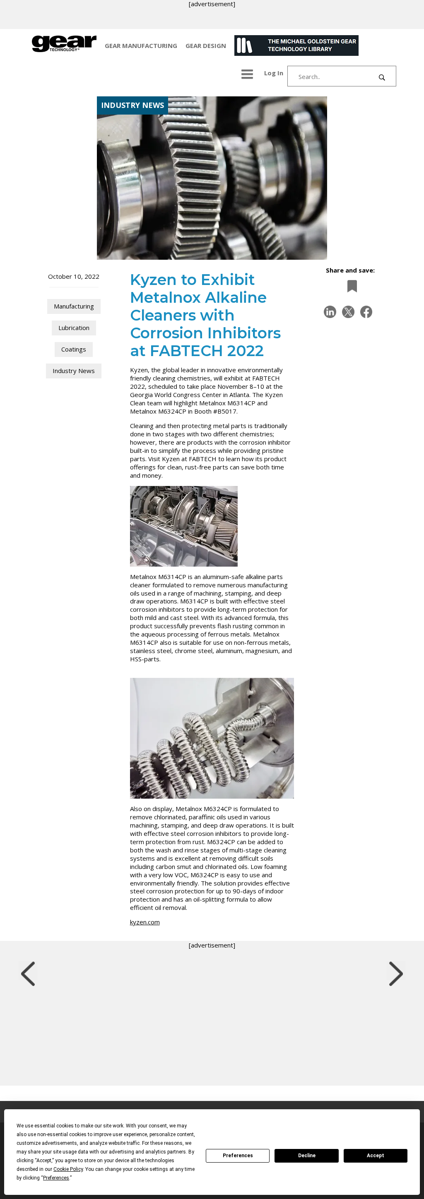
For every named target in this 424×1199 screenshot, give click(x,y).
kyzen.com (145, 922)
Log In (273, 73)
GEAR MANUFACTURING (141, 45)
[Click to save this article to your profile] (350, 286)
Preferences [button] (56, 1178)
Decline (307, 1155)
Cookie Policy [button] (68, 1169)
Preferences (238, 1155)
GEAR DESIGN (206, 45)
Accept (375, 1155)
